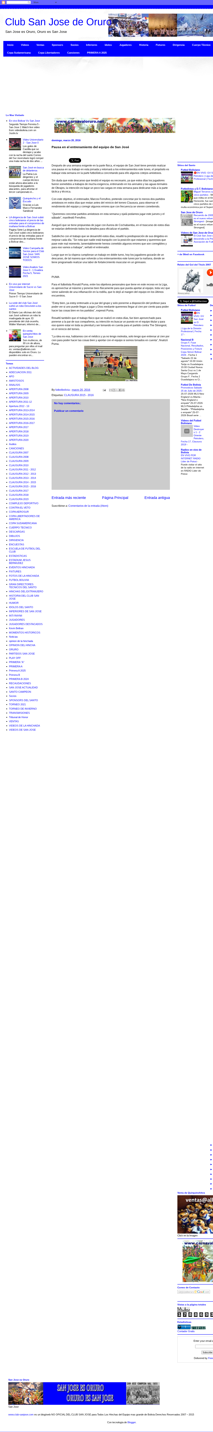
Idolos (108, 44)
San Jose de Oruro (192, 212)
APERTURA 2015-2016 (22, 418)
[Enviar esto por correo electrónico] (110, 390)
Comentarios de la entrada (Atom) (88, 505)
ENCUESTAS (16, 544)
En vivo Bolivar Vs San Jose (24, 120)
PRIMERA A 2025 (97, 52)
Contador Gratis (186, 1331)
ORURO (13, 649)
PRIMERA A (15, 666)
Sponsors (57, 44)
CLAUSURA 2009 (18, 461)
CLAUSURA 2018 (18, 494)
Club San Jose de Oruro (58, 21)
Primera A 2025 (17, 670)
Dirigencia (179, 44)
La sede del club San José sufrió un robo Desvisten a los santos (25, 305)
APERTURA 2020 (18, 440)
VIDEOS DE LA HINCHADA (24, 725)
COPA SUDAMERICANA (23, 523)
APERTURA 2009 (18, 393)
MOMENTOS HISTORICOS (24, 632)
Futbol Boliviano (190, 169)
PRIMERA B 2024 (19, 679)
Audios (12, 444)
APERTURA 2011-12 (20, 401)
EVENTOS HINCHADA (22, 567)
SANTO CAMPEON (20, 691)
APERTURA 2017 (18, 427)
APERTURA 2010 (18, 397)
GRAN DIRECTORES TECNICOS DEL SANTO (23, 586)
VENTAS (14, 721)
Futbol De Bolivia (191, 384)
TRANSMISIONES (19, 712)
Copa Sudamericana (19, 52)
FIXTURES (15, 571)
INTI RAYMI (15, 615)
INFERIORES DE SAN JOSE (25, 611)
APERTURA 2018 (18, 431)
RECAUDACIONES (20, 683)
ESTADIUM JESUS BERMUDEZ (20, 561)
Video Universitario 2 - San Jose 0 (33, 141)
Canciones (73, 52)
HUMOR (14, 602)
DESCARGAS (17, 531)
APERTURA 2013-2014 (22, 410)
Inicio (10, 44)
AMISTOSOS (16, 380)
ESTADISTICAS (18, 555)
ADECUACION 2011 (20, 372)
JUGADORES (17, 619)
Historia (143, 44)
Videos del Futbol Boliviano (191, 422)
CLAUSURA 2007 (18, 452)
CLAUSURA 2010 (18, 465)
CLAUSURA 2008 (18, 456)
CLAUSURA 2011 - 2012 (22, 469)
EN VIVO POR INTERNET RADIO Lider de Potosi (191, 458)
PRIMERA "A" (16, 662)
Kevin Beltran (16, 628)
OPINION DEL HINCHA (22, 645)
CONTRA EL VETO (19, 507)
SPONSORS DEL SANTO (23, 700)
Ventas (40, 44)
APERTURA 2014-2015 (22, 414)
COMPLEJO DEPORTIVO (23, 503)
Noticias (13, 636)
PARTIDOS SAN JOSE (22, 653)
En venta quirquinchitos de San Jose (32, 333)
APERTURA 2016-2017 (22, 423)
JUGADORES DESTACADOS (26, 624)
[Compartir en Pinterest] (123, 390)
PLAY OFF (15, 658)
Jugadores (125, 44)
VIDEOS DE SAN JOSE (22, 729)
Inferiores (91, 44)
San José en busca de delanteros (33, 169)
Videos (25, 44)
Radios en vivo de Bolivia (191, 451)
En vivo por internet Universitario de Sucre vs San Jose (25, 287)
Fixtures (160, 44)
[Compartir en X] (117, 390)
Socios (75, 44)
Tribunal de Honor (18, 717)
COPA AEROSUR (19, 511)
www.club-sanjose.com (21, 1414)
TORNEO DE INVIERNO (23, 708)
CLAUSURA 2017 (18, 490)
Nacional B (187, 339)
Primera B (14, 674)
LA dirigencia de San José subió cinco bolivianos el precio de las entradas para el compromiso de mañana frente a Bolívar (26, 222)
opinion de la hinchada (21, 641)
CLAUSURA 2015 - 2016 (79, 395)
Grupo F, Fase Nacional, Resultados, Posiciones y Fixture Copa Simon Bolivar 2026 (192, 348)
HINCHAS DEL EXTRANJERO (26, 591)
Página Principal (115, 498)
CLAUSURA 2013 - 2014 (22, 478)
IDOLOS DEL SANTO (21, 607)
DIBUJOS (14, 536)
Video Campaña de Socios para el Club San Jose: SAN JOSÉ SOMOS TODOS (33, 254)
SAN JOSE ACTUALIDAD (23, 687)
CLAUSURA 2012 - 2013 (22, 473)
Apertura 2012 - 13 (19, 406)
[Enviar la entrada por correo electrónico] (104, 389)
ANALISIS (14, 384)
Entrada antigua (157, 498)
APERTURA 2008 (18, 389)
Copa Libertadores (49, 52)
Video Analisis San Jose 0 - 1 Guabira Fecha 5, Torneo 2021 (33, 271)
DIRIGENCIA (16, 540)
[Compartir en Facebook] (120, 390)
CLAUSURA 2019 (18, 499)
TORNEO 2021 (17, 704)
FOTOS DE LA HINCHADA (24, 575)
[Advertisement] (103, 85)
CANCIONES (16, 448)
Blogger (131, 1422)
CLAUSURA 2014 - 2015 (22, 482)
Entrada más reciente (69, 498)
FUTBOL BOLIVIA (19, 580)
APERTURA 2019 (18, 435)
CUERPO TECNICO (20, 527)
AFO (11, 376)
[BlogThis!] (113, 390)
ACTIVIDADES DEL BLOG (24, 368)
